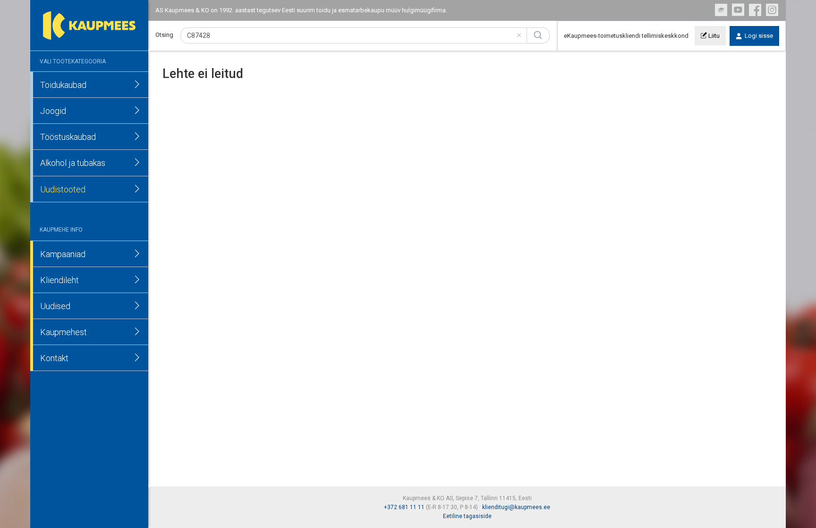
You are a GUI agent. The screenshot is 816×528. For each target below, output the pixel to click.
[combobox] (353, 35)
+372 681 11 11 (404, 507)
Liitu (713, 35)
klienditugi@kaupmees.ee (516, 507)
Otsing (164, 34)
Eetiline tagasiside (467, 516)
